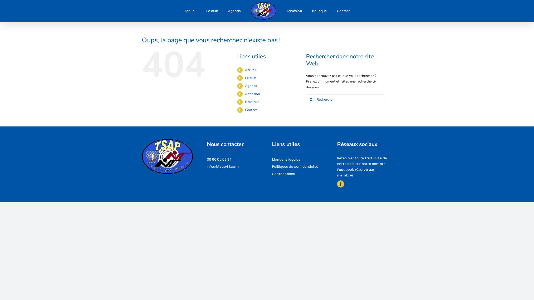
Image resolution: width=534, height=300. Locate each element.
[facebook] (340, 184)
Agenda (251, 86)
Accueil (251, 70)
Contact (251, 110)
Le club (250, 78)
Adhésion (252, 94)
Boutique (252, 102)
